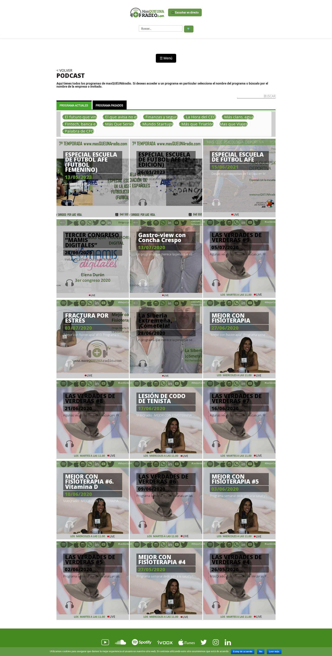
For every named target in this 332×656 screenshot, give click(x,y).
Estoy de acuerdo (242, 651)
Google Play (128, 623)
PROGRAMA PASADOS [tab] (109, 105)
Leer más (274, 651)
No (260, 651)
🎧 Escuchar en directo (185, 12)
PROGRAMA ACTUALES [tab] (74, 105)
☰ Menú (166, 58)
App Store (83, 623)
